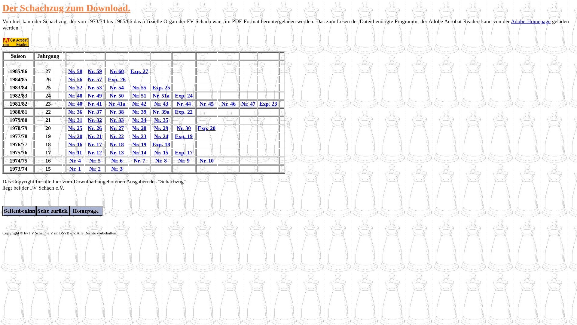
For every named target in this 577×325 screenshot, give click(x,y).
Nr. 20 (75, 136)
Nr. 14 (139, 153)
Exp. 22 (184, 112)
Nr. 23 (139, 136)
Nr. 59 (95, 71)
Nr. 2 (95, 169)
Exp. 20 (206, 128)
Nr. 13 (117, 153)
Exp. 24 (184, 96)
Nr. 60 (117, 71)
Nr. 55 (139, 88)
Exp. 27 (139, 71)
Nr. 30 (184, 128)
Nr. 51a (161, 96)
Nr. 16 (75, 144)
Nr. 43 (161, 104)
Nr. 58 (75, 71)
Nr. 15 (161, 153)
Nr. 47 (248, 104)
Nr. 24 (161, 136)
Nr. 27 (117, 128)
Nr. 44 (184, 104)
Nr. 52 (75, 88)
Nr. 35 (161, 120)
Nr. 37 (95, 112)
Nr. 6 (117, 161)
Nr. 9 (184, 161)
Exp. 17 (184, 153)
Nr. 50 (117, 96)
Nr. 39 (139, 112)
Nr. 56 (75, 79)
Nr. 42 (139, 104)
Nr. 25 (75, 128)
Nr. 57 (95, 79)
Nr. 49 (95, 96)
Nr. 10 (207, 161)
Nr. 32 (95, 120)
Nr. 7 (139, 161)
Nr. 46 (228, 104)
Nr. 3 (117, 169)
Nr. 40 (75, 104)
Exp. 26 (117, 79)
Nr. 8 (161, 161)
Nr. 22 (117, 136)
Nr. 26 (95, 128)
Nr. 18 (117, 144)
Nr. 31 (75, 120)
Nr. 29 (161, 128)
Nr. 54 (117, 88)
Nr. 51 (139, 96)
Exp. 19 (184, 136)
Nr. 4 (75, 161)
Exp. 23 (268, 104)
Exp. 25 (161, 88)
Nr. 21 (95, 136)
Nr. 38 (117, 112)
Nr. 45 (207, 104)
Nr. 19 (139, 144)
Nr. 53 (95, 88)
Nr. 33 (117, 120)
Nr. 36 (75, 112)
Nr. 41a (116, 104)
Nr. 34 (139, 120)
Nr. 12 (95, 153)
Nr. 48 (75, 96)
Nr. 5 (95, 161)
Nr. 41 (95, 104)
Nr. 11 (75, 153)
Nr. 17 (95, 144)
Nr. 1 (75, 169)
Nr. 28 (139, 128)
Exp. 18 (161, 144)
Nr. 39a (161, 112)
